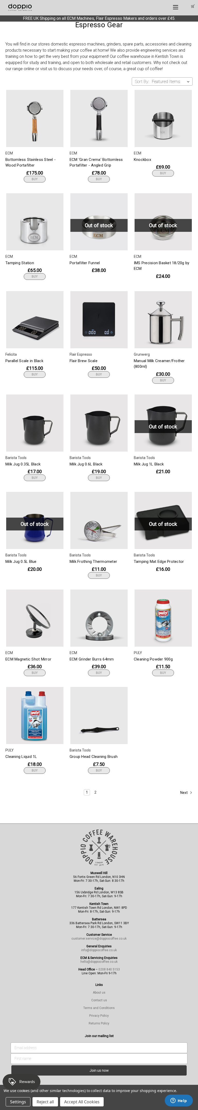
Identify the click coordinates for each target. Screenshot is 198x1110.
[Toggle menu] (175, 7)
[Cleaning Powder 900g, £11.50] (163, 618)
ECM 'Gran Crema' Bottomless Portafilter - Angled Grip (96, 162)
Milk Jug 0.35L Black (22, 464)
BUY (35, 179)
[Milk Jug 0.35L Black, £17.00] (34, 423)
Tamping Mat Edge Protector (159, 561)
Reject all (45, 1102)
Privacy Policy (99, 1015)
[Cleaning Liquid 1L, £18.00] (34, 715)
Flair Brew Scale (83, 361)
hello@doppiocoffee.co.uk (99, 962)
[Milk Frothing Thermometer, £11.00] (99, 520)
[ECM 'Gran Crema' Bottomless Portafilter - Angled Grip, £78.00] (99, 118)
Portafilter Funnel (85, 263)
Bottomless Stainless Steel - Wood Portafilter (30, 162)
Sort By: (142, 81)
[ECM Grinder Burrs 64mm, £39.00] (99, 618)
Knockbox (142, 159)
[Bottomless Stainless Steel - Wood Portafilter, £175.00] (34, 118)
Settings (18, 1102)
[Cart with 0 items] (192, 6)
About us (99, 992)
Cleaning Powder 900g (153, 659)
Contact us (99, 1000)
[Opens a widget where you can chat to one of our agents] (178, 1101)
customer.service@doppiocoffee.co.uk (99, 938)
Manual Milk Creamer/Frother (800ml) (159, 364)
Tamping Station (19, 263)
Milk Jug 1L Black (149, 464)
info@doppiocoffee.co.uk (99, 950)
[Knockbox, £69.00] (163, 118)
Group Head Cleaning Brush (94, 756)
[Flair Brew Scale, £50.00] (99, 319)
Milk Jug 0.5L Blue (21, 561)
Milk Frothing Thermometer (93, 561)
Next (184, 792)
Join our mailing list (99, 1036)
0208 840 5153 (109, 969)
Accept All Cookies (82, 1102)
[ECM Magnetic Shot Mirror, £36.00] (34, 618)
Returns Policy (99, 1023)
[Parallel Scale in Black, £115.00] (34, 319)
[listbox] (171, 81)
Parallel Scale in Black (24, 361)
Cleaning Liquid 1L (21, 756)
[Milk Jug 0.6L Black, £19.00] (99, 423)
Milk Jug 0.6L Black (86, 464)
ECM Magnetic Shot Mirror (28, 659)
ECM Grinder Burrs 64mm (92, 659)
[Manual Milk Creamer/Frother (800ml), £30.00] (163, 319)
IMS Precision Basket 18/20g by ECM (161, 266)
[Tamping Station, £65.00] (34, 221)
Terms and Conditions (99, 1008)
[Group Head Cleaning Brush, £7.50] (99, 715)
